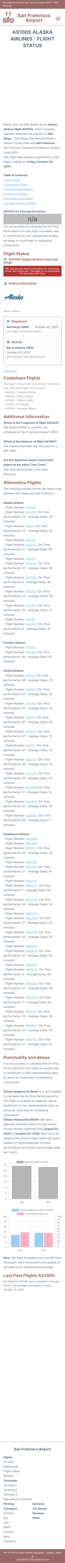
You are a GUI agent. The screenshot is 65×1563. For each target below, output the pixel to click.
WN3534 (31, 997)
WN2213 (31, 881)
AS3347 (31, 591)
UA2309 (31, 787)
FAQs (36, 1518)
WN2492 (31, 918)
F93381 (30, 647)
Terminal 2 (10, 1490)
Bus (5, 1518)
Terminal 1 (10, 1485)
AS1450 (31, 507)
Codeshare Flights (15, 184)
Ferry (6, 1536)
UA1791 (30, 717)
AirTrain (8, 1513)
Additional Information (18, 189)
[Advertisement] (32, 86)
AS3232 (31, 563)
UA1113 (30, 675)
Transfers (9, 1541)
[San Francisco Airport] (8, 17)
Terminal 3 (10, 1494)
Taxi (6, 1522)
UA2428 (31, 801)
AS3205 (31, 544)
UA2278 (31, 773)
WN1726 (31, 862)
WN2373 (31, 913)
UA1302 (31, 689)
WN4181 (31, 1011)
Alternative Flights (15, 194)
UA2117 (30, 745)
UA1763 (31, 703)
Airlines (8, 1475)
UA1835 (31, 731)
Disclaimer (39, 1552)
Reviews (38, 1513)
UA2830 (31, 815)
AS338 (30, 619)
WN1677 (31, 848)
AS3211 (30, 558)
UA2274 (31, 759)
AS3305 (31, 577)
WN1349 (31, 838)
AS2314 (31, 512)
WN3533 (31, 983)
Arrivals (8, 1462)
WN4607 (31, 1025)
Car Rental (40, 1508)
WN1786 (31, 866)
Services (38, 1503)
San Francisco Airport (33, 18)
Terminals (10, 1480)
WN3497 (31, 965)
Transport (10, 1508)
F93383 (31, 652)
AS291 (30, 526)
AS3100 (31, 540)
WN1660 (31, 843)
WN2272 (31, 885)
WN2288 (31, 899)
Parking (8, 1503)
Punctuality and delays (18, 198)
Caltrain (8, 1532)
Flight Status (11, 180)
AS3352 (31, 605)
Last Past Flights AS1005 (19, 203)
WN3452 (31, 946)
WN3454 (31, 951)
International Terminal (17, 1499)
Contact (50, 1552)
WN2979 (31, 932)
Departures (10, 1466)
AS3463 (31, 624)
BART (7, 1527)
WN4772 (31, 1039)
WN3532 (31, 969)
